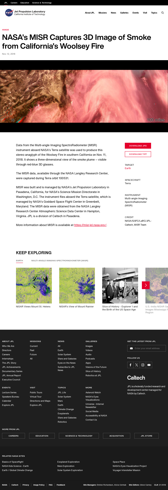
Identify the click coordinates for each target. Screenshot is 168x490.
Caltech (15, 484)
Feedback (61, 484)
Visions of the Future (96, 367)
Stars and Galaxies (67, 358)
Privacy (26, 484)
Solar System (64, 354)
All (31, 358)
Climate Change (66, 409)
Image (5, 29)
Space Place (119, 461)
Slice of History (93, 371)
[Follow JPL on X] (136, 365)
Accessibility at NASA (96, 415)
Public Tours (36, 392)
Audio (88, 354)
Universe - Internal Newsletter (95, 405)
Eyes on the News (66, 362)
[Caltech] (136, 377)
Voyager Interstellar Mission (126, 470)
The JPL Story (9, 362)
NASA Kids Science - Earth (15, 466)
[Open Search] (162, 12)
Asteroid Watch (93, 392)
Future (33, 354)
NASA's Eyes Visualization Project (130, 466)
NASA (4, 484)
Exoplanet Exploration (68, 461)
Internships (7, 358)
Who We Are (8, 346)
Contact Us (91, 419)
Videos (89, 350)
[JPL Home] (30, 12)
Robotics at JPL (93, 375)
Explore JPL (8, 405)
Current (34, 346)
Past (32, 350)
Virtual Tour (35, 396)
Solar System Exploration (70, 470)
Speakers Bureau (10, 396)
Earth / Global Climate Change (17, 470)
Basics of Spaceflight (12, 461)
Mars (60, 400)
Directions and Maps (40, 400)
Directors (6, 350)
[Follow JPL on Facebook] (130, 365)
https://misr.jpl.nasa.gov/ (90, 225)
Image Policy (38, 484)
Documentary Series (12, 371)
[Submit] (130, 348)
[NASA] (9, 12)
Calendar (6, 400)
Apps (88, 362)
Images (89, 346)
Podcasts (90, 358)
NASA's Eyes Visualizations (92, 398)
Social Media (92, 411)
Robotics (62, 421)
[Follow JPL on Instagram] (143, 365)
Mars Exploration (65, 466)
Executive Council (11, 379)
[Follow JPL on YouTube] (149, 365)
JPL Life (62, 392)
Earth (128, 168)
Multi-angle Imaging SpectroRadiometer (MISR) (59, 260)
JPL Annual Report (11, 375)
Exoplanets (63, 413)
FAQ (50, 484)
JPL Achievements (11, 367)
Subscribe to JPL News (66, 368)
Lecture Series (9, 392)
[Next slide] (146, 285)
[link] (84, 96)
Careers (6, 354)
